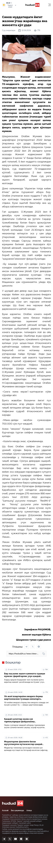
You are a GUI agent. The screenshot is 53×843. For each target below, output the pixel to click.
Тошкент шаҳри (10, 6)
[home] (12, 803)
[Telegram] (4, 839)
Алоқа (29, 810)
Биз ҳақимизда (17, 810)
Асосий (5, 810)
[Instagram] (27, 839)
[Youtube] (15, 839)
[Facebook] (21, 839)
